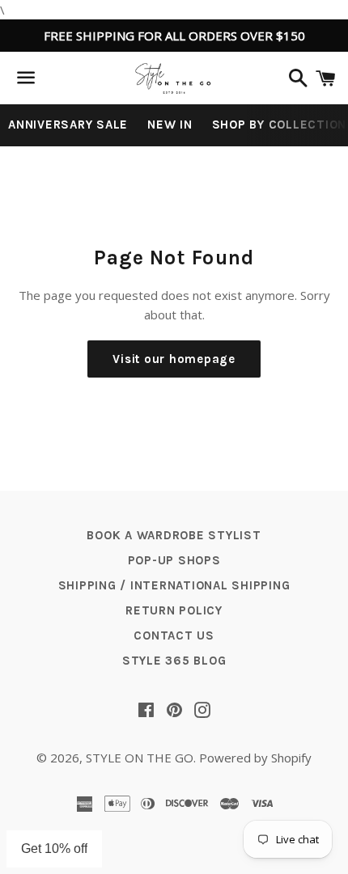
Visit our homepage (174, 359)
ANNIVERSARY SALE (68, 124)
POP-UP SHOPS (174, 560)
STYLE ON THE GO (139, 757)
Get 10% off (54, 848)
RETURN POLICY (174, 610)
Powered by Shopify (255, 757)
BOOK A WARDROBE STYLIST (174, 535)
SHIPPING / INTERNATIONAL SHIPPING (174, 585)
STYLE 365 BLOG (174, 660)
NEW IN (170, 124)
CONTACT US (174, 635)
